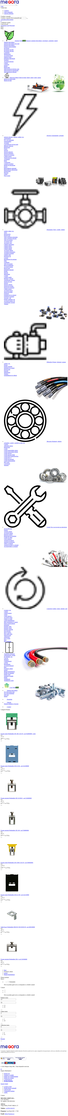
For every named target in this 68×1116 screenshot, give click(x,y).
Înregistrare (10, 19)
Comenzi (6, 10)
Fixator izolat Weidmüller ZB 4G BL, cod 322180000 (15, 766)
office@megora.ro (9, 1114)
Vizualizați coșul (5, 25)
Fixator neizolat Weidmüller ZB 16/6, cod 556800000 (15, 830)
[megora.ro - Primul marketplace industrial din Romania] (10, 1048)
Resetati (3, 1039)
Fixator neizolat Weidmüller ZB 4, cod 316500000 (14, 959)
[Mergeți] (27, 18)
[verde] (5, 992)
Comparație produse (9, 1091)
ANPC (6, 1092)
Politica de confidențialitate (11, 1076)
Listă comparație (8, 12)
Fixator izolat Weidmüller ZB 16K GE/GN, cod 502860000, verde (18, 733)
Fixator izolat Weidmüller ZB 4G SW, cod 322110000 (15, 895)
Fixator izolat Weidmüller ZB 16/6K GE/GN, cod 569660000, (17, 862)
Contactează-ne (8, 1079)
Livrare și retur (8, 1086)
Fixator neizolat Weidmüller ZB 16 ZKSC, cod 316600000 (16, 798)
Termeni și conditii (9, 1075)
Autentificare (4, 19)
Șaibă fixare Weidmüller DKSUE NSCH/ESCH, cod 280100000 (18, 927)
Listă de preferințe (8, 13)
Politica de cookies (9, 1078)
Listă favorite (7, 1089)
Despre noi (7, 1073)
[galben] (5, 990)
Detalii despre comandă (10, 1088)
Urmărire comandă (5, 18)
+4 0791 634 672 (10, 1108)
